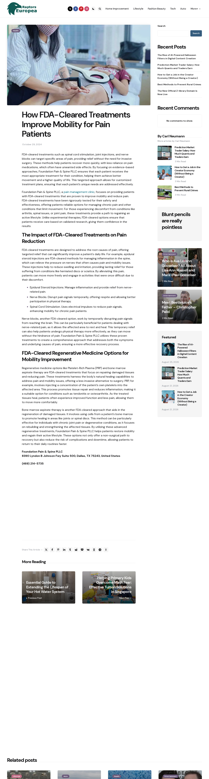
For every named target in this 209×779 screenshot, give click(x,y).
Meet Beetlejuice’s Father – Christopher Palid (179, 307)
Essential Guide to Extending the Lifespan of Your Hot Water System (47, 587)
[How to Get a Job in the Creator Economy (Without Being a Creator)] (168, 396)
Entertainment (170, 254)
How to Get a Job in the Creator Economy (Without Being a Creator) (178, 76)
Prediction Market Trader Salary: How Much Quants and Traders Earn (178, 66)
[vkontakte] (88, 549)
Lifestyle (16, 776)
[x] (46, 549)
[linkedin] (64, 549)
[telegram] (100, 549)
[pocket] (82, 549)
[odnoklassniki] (94, 549)
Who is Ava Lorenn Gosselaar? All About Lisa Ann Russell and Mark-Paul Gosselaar (179, 268)
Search (161, 26)
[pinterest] (81, 8)
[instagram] (86, 8)
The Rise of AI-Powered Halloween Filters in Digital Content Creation (177, 57)
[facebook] (75, 8)
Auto (66, 776)
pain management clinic (79, 192)
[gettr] (106, 549)
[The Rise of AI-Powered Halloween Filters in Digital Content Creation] (168, 349)
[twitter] (70, 8)
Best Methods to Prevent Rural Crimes (179, 84)
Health (15, 31)
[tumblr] (70, 549)
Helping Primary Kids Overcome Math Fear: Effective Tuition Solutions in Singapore (110, 585)
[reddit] (76, 549)
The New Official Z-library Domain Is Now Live (177, 92)
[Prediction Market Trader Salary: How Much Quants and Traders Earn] (168, 373)
